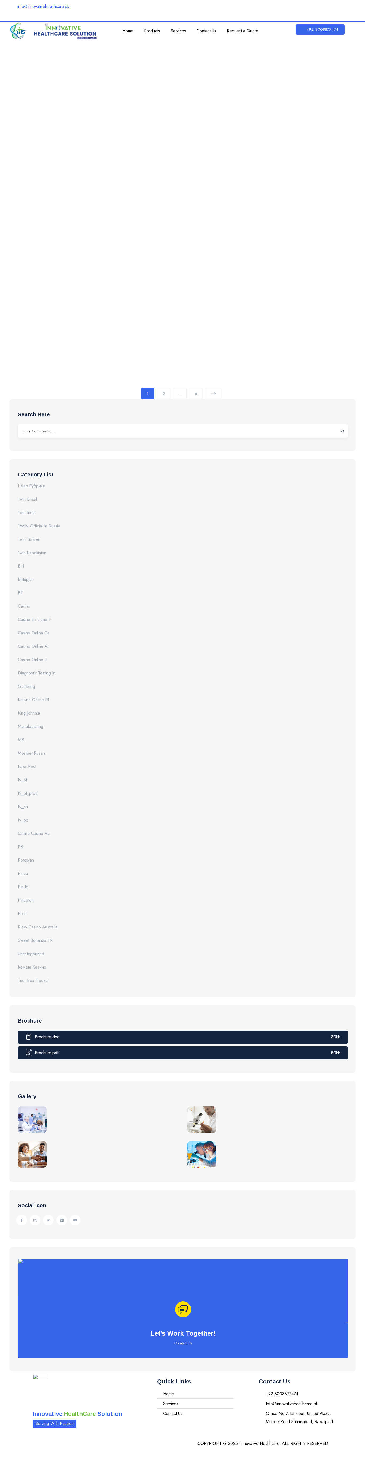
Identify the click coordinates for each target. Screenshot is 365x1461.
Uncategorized (31, 954)
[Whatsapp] (331, 9)
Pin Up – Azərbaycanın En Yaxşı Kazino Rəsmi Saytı (123, 69)
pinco (23, 873)
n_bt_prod (28, 793)
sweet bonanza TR (35, 940)
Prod (22, 914)
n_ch (23, 807)
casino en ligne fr (35, 619)
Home (127, 31)
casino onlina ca (33, 633)
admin (24, 58)
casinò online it (32, 660)
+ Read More (39, 106)
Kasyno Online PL (34, 700)
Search (340, 430)
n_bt (22, 780)
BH (21, 566)
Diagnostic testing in (36, 673)
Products (152, 31)
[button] (320, 29)
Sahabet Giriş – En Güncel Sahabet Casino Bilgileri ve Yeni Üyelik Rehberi (169, 237)
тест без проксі (33, 980)
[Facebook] (267, 9)
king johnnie (29, 713)
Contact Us (206, 31)
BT (20, 593)
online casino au (34, 833)
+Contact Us (183, 1343)
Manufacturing (30, 726)
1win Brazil (27, 499)
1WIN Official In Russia (39, 526)
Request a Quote (242, 31)
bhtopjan (26, 579)
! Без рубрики (31, 486)
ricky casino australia (37, 927)
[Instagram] (283, 9)
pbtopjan (26, 860)
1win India (27, 513)
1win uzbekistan (32, 553)
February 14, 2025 (55, 58)
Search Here (34, 414)
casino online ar (33, 646)
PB (20, 847)
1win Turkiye (29, 539)
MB (21, 740)
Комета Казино (32, 967)
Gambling (26, 686)
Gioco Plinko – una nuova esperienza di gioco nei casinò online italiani (166, 325)
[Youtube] (315, 9)
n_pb (23, 820)
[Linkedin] (299, 9)
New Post (27, 767)
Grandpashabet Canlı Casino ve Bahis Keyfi (107, 148)
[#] (21, 1220)
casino (24, 606)
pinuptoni (26, 900)
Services (178, 31)
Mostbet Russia (31, 753)
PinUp (23, 887)
